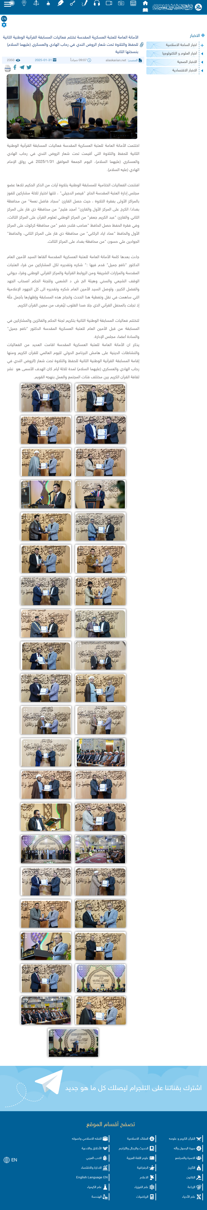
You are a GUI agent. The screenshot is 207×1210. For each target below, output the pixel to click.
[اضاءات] (24, 4)
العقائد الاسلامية (137, 1139)
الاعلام (144, 1178)
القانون (190, 1178)
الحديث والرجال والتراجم (133, 1149)
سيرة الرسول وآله (184, 1149)
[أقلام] (85, 4)
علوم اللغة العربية (137, 1158)
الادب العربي (94, 1158)
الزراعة (191, 1187)
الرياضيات (142, 1197)
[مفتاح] (73, 4)
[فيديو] (109, 4)
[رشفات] (60, 4)
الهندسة (97, 1197)
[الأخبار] (133, 4)
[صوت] (97, 4)
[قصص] (145, 11)
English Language (89, 1178)
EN (4, 19)
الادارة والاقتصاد (91, 1168)
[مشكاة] (48, 4)
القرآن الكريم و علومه (182, 1139)
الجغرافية (142, 1168)
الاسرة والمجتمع (185, 1158)
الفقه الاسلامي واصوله (87, 1139)
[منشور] (36, 4)
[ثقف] (12, 4)
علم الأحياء (188, 1197)
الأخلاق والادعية (92, 1149)
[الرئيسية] (145, 4)
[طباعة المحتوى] (7, 68)
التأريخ (191, 1168)
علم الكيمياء (94, 1187)
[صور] (121, 4)
